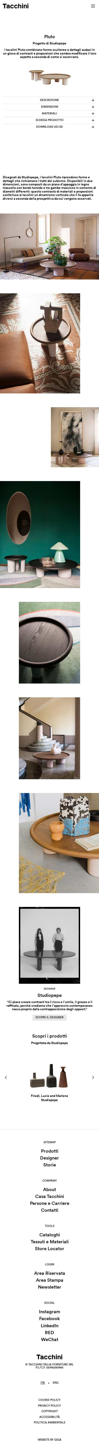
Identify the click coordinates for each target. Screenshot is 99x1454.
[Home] (16, 6)
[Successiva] (93, 1077)
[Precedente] (6, 1077)
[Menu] (93, 6)
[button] (6, 1077)
